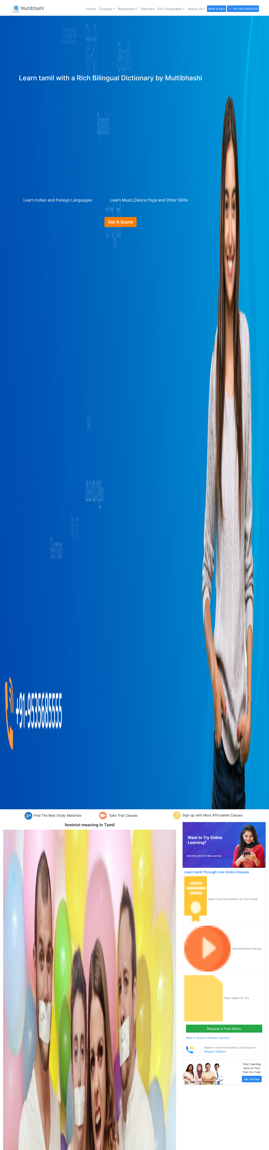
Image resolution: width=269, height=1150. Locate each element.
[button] (106, 9)
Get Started (252, 1079)
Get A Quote (120, 222)
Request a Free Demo (224, 1029)
